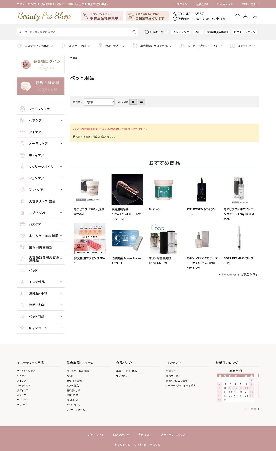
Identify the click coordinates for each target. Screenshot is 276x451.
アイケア (35, 131)
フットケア (36, 189)
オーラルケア (38, 143)
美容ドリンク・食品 (42, 201)
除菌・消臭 (36, 304)
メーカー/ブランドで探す (202, 46)
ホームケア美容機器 (43, 235)
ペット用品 (36, 316)
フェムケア (36, 178)
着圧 (198, 32)
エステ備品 (37, 281)
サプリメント (37, 212)
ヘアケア (35, 120)
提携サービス (173, 375)
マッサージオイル (41, 166)
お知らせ (171, 371)
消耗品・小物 (38, 293)
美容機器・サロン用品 (154, 46)
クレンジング (181, 32)
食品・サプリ (113, 46)
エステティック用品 (37, 46)
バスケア (35, 224)
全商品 (73, 57)
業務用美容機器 (217, 32)
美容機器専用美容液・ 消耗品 (45, 259)
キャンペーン (38, 327)
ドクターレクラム (244, 32)
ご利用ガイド (225, 4)
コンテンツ (244, 46)
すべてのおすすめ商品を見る (239, 274)
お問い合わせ (250, 4)
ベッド (33, 270)
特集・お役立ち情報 (177, 380)
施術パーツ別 (77, 46)
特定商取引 (145, 435)
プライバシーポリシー (174, 435)
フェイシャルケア (41, 108)
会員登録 (202, 4)
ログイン (181, 4)
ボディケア (36, 154)
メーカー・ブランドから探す (181, 385)
